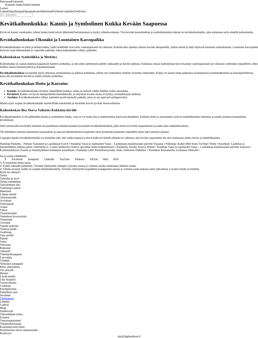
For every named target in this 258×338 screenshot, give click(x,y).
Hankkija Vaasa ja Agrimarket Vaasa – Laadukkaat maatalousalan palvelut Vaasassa (117, 143)
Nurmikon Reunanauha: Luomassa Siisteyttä (173, 150)
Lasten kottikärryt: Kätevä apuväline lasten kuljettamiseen (82, 146)
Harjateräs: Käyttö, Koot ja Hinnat (136, 146)
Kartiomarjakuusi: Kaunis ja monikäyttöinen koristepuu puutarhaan (37, 150)
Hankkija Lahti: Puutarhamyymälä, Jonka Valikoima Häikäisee (111, 150)
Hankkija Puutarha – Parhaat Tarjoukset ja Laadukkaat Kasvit (34, 143)
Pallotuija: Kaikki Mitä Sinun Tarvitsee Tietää (191, 143)
